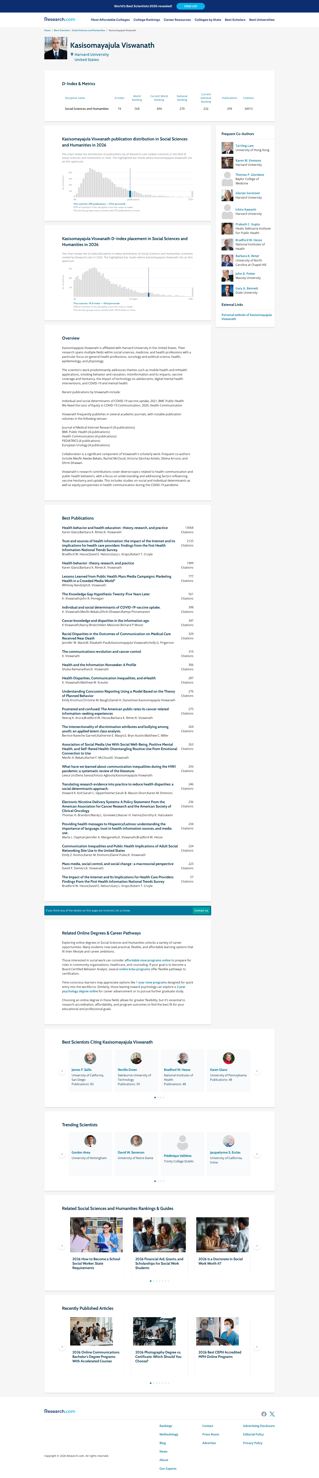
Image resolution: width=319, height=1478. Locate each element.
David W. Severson (131, 1152)
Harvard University (92, 54)
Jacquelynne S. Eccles (225, 1152)
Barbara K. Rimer (247, 256)
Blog (163, 1443)
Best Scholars (235, 19)
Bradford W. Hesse (249, 240)
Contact (207, 1426)
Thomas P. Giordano (250, 175)
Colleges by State (208, 19)
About (164, 1460)
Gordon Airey (81, 1152)
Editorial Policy (253, 1434)
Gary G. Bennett (247, 288)
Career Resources (177, 19)
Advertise (209, 1443)
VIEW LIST (190, 6)
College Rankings (146, 19)
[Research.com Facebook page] (264, 1414)
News (163, 1451)
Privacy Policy (253, 1443)
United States (87, 59)
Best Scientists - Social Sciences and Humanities (79, 30)
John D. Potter (245, 274)
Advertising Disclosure (259, 1426)
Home (47, 30)
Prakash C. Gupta (248, 224)
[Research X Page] (272, 1414)
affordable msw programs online (148, 960)
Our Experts (168, 1469)
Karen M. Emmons (248, 160)
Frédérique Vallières (178, 1156)
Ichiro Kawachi (246, 209)
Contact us (201, 910)
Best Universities (262, 19)
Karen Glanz (218, 1070)
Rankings (166, 1426)
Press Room (210, 1434)
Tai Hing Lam (245, 146)
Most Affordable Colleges (110, 19)
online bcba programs (134, 969)
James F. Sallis (82, 1070)
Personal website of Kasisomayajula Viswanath (247, 317)
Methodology (169, 1434)
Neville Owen (127, 1070)
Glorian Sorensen (248, 193)
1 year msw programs (151, 982)
